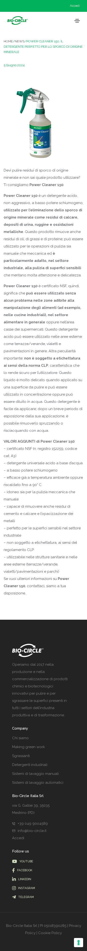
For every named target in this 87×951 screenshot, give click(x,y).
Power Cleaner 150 (57, 441)
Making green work (28, 747)
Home (8, 41)
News (19, 41)
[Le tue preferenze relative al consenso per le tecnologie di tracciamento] (78, 942)
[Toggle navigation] (77, 20)
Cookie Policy (50, 933)
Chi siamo (20, 738)
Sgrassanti (21, 756)
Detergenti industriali (29, 765)
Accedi (75, 5)
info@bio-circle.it (32, 831)
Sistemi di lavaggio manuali (35, 773)
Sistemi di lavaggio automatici (37, 782)
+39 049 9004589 (33, 823)
